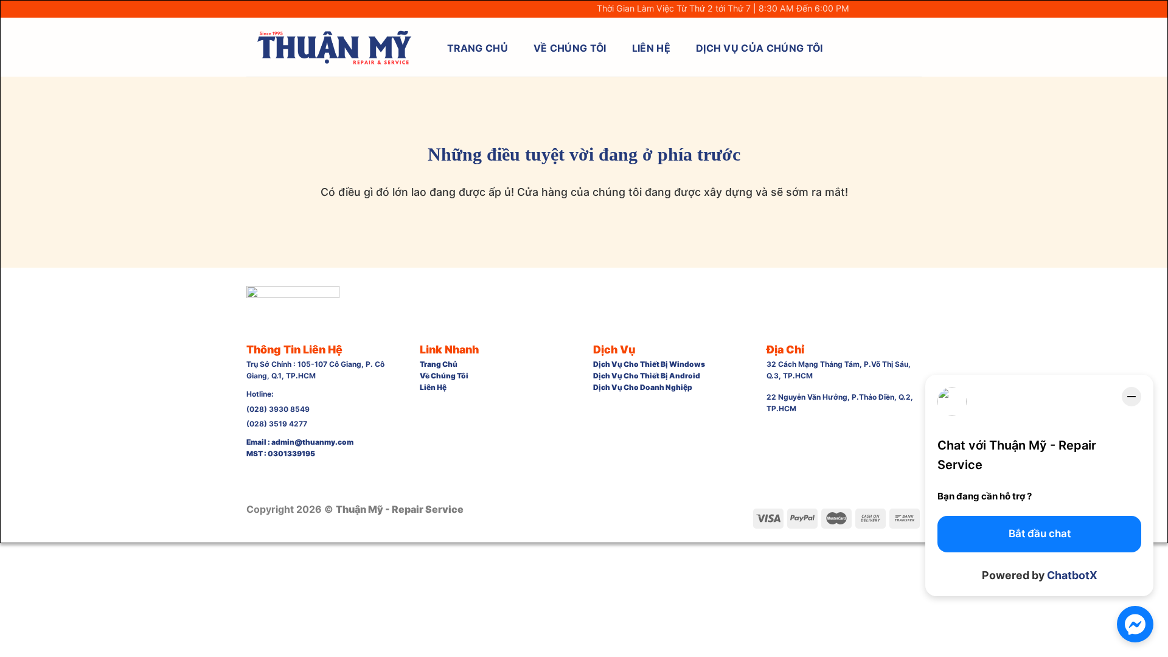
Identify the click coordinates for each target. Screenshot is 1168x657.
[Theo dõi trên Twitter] (889, 9)
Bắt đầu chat (1040, 533)
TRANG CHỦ (477, 48)
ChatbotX (1072, 575)
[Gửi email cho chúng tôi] (902, 9)
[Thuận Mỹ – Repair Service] (334, 47)
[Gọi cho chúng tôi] (915, 9)
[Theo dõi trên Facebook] (863, 9)
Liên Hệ (651, 48)
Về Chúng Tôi (570, 48)
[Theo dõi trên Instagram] (876, 9)
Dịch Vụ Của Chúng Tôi (759, 48)
